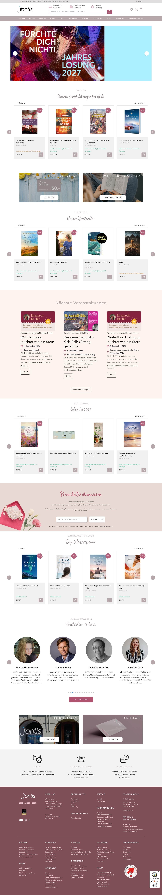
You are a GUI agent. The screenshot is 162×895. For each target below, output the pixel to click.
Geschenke (72, 18)
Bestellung (126, 824)
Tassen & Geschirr (77, 868)
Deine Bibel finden (113, 198)
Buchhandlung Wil (31, 350)
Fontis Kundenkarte (130, 831)
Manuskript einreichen (53, 806)
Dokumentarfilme (25, 868)
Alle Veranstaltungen (81, 390)
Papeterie (85, 18)
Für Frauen (127, 847)
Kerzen (73, 873)
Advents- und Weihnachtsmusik (103, 883)
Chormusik (101, 877)
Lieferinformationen (130, 827)
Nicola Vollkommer (90, 590)
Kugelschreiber (50, 857)
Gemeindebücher (51, 887)
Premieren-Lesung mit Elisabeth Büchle (37, 333)
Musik (61, 18)
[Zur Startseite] (28, 797)
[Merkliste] (131, 9)
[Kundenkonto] (136, 9)
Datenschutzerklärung (105, 817)
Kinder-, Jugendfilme (27, 873)
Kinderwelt (127, 852)
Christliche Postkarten (53, 847)
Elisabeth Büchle (124, 143)
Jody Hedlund (54, 265)
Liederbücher (50, 885)
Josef (121, 262)
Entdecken (49, 739)
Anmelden (139, 1)
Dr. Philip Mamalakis (62, 668)
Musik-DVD (23, 875)
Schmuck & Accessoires (79, 870)
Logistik (99, 799)
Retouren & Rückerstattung (133, 829)
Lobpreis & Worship (104, 872)
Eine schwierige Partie (58, 262)
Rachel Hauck (123, 590)
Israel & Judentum (26, 857)
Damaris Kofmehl (124, 265)
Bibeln (32, 18)
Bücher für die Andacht (53, 880)
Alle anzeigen (139, 103)
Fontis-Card (101, 801)
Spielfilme (22, 870)
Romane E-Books (77, 850)
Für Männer (127, 850)
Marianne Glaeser (135, 668)
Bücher (22, 18)
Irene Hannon (20, 265)
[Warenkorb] (141, 9)
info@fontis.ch (128, 810)
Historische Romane (26, 850)
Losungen (100, 861)
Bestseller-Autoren (81, 624)
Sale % (108, 18)
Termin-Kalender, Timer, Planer (105, 853)
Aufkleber (48, 861)
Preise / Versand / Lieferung (103, 820)
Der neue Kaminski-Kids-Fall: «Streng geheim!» (79, 342)
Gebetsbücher (50, 882)
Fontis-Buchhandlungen (54, 804)
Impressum (49, 808)
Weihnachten (127, 857)
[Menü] (158, 872)
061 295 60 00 (37, 1)
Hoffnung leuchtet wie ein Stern (131, 140)
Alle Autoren (81, 699)
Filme (52, 18)
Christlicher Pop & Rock (105, 875)
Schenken (49, 198)
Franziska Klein (99, 668)
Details (25, 372)
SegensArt (49, 852)
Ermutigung (127, 859)
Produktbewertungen (105, 826)
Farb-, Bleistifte (50, 854)
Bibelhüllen (49, 875)
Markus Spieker (27, 668)
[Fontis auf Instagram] (25, 820)
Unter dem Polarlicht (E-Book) (27, 586)
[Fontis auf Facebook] (29, 820)
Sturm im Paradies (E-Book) (60, 586)
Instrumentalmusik (103, 880)
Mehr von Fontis (135, 18)
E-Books (42, 18)
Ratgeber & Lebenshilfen (28, 854)
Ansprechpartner (51, 801)
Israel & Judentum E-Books (81, 852)
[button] (68, 692)
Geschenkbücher (77, 878)
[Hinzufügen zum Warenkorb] (41, 154)
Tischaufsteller (102, 856)
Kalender (98, 18)
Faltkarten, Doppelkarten (54, 850)
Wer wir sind (49, 799)
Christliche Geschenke (79, 866)
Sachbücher (23, 852)
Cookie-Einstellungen (104, 824)
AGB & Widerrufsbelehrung (104, 814)
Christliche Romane (26, 847)
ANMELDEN (97, 519)
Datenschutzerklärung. (106, 526)
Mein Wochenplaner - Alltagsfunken (63, 453)
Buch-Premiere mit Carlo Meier (76, 333)
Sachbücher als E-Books (79, 854)
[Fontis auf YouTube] (21, 820)
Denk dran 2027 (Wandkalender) (96, 453)
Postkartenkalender (104, 850)
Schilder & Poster (77, 875)
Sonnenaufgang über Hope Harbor (29, 262)
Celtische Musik (102, 886)
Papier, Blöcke (50, 859)
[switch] (155, 885)
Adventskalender (103, 859)
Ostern (125, 854)
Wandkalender (102, 847)
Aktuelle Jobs (76, 818)
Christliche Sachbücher (53, 878)
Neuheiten (120, 18)
